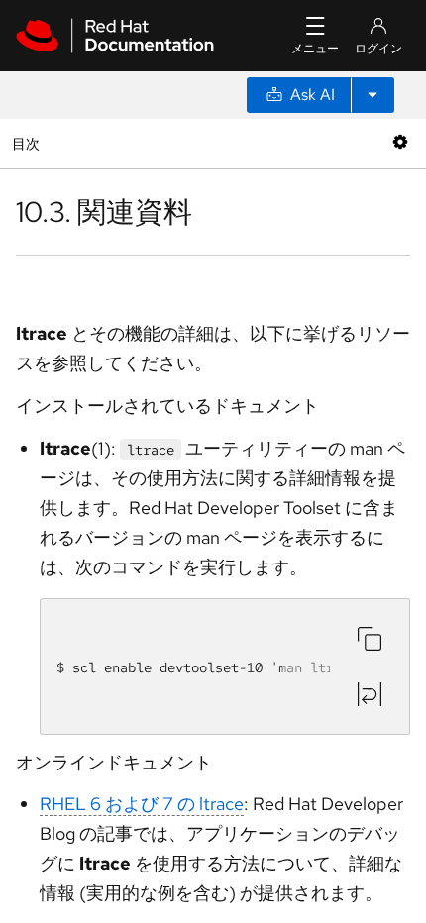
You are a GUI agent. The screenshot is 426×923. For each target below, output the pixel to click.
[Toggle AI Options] (372, 95)
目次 (28, 143)
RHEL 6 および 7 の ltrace (142, 803)
